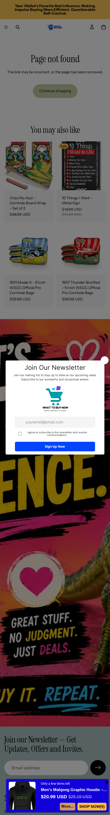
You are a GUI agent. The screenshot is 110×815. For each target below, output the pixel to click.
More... (67, 806)
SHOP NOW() (92, 806)
